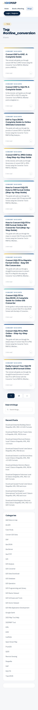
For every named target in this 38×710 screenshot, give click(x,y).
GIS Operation (10, 583)
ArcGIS (8, 525)
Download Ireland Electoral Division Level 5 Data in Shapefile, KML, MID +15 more (18, 441)
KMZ (7, 632)
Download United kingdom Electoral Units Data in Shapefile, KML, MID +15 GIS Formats (19, 502)
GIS (7, 559)
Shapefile (9, 661)
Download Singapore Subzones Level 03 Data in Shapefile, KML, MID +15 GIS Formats (18, 477)
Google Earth (10, 613)
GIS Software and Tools (14, 598)
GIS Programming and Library (16, 588)
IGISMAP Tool (11, 622)
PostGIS (9, 647)
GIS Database (10, 579)
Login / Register (12, 13)
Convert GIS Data (12, 535)
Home (6, 9)
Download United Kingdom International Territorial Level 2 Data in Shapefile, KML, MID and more (19, 493)
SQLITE (8, 671)
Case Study (9, 530)
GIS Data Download (12, 574)
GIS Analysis (10, 564)
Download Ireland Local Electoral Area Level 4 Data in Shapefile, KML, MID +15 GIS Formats (19, 458)
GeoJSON (9, 544)
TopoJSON (9, 676)
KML (7, 627)
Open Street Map (11, 642)
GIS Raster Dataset (12, 593)
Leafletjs (9, 637)
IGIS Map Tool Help (12, 617)
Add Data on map (11, 520)
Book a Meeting (18, 9)
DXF (7, 540)
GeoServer (9, 549)
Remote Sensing (11, 656)
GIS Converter (10, 569)
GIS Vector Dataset (12, 603)
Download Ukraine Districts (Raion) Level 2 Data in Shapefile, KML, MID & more (18, 467)
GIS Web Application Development (17, 608)
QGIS (7, 652)
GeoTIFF (9, 554)
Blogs (30, 9)
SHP (7, 666)
